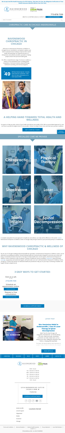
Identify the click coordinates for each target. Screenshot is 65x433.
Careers (47, 356)
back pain (20, 151)
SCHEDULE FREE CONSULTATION (11, 296)
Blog (36, 17)
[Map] (38, 389)
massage (3, 260)
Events (37, 356)
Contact (41, 17)
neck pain (11, 151)
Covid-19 (32, 428)
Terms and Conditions (8, 427)
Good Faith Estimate (57, 427)
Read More (7, 172)
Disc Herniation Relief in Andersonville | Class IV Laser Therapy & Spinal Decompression (48, 327)
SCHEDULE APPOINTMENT (11, 289)
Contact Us (58, 356)
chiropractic (49, 258)
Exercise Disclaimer (20, 427)
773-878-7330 (57, 14)
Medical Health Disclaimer (33, 427)
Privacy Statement (46, 427)
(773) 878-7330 (11, 281)
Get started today (32, 130)
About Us (25, 17)
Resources (18, 356)
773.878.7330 (32, 392)
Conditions (7, 356)
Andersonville (20, 408)
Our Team (31, 17)
